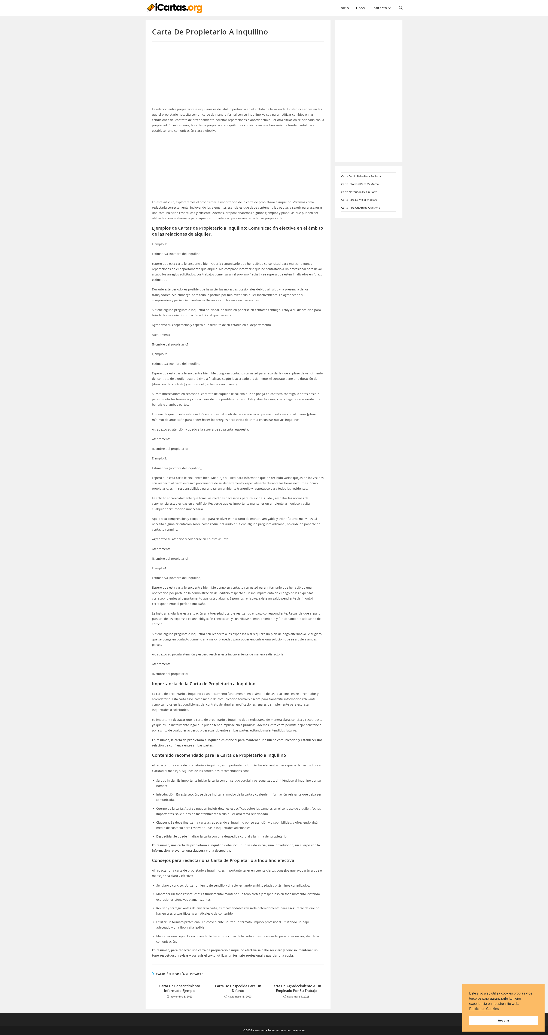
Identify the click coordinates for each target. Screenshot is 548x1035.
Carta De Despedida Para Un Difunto (238, 988)
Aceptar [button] (503, 1020)
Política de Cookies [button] (484, 1009)
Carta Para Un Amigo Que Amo (360, 207)
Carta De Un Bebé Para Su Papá (361, 176)
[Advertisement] (238, 75)
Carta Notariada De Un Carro (359, 192)
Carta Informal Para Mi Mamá (360, 184)
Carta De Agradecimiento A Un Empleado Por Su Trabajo (296, 988)
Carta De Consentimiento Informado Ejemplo (179, 988)
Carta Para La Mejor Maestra (359, 200)
